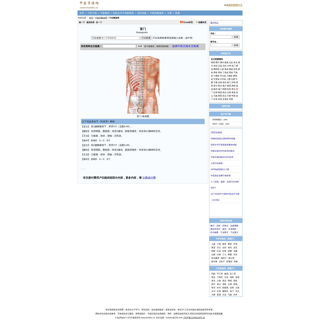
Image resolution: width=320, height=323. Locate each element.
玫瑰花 (229, 261)
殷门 (229, 82)
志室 (216, 92)
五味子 (222, 261)
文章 (169, 13)
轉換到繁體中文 (234, 5)
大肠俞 (217, 76)
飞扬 (216, 96)
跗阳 (220, 96)
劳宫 (213, 288)
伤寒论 (225, 226)
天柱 (224, 66)
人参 (213, 244)
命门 (232, 291)
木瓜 (235, 254)
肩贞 (224, 281)
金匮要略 (234, 226)
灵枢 (218, 226)
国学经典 (141, 13)
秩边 (224, 92)
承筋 (234, 92)
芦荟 (235, 244)
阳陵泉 (225, 288)
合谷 (226, 277)
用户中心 (214, 22)
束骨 (220, 99)
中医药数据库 (157, 13)
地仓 (213, 277)
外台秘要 (214, 232)
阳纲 (224, 89)
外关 (219, 288)
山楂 (213, 254)
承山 (219, 284)
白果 (219, 254)
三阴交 (220, 277)
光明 (232, 288)
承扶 (224, 82)
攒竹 (218, 62)
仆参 (229, 96)
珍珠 (224, 251)
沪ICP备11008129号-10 (194, 318)
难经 (224, 229)
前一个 (82, 22)
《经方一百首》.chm (220, 124)
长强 (219, 291)
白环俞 (223, 79)
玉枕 (220, 66)
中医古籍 (92, 13)
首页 (82, 13)
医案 (177, 13)
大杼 (229, 66)
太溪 (230, 284)
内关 (235, 295)
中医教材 (105, 13)
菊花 (213, 247)
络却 (216, 66)
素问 (212, 226)
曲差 (226, 62)
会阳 (220, 82)
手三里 (220, 274)
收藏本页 (202, 22)
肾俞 (231, 72)
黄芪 (224, 244)
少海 (219, 281)
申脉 (234, 96)
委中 (216, 86)
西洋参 (214, 261)
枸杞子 (224, 258)
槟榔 (230, 251)
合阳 (229, 92)
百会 (224, 295)
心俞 (222, 69)
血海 (237, 277)
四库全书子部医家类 (123, 13)
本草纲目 (232, 229)
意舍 (229, 89)
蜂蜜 (230, 254)
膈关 (216, 89)
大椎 (213, 295)
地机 (232, 277)
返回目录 (90, 22)
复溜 (219, 295)
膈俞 (231, 69)
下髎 (216, 82)
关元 (237, 291)
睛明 (213, 62)
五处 (231, 62)
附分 (220, 86)
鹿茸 (230, 244)
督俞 (226, 69)
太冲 (213, 291)
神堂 (234, 86)
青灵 (213, 281)
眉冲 (222, 62)
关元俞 (223, 76)
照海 (235, 284)
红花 (219, 251)
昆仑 (224, 96)
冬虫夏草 (215, 258)
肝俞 (236, 69)
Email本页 (188, 22)
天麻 (235, 251)
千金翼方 (234, 232)
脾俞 (216, 72)
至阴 (231, 99)
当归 (224, 247)
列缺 (213, 274)
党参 (236, 261)
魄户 (224, 86)
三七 (224, 254)
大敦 (237, 288)
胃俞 (220, 72)
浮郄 (234, 82)
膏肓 (229, 86)
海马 (230, 247)
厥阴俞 (217, 69)
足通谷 (225, 99)
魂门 (220, 89)
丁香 (219, 244)
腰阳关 (225, 291)
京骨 (216, 99)
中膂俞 (217, 79)
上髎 (228, 79)
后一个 (99, 22)
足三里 (233, 274)
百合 (219, 247)
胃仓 (234, 89)
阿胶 (213, 251)
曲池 (226, 274)
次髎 (233, 79)
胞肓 (220, 92)
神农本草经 (215, 229)
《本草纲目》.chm (219, 119)
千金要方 (224, 232)
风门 (234, 66)
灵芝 (235, 247)
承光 (236, 62)
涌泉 (224, 284)
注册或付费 (149, 177)
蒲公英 (231, 258)
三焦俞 (225, 72)
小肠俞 (229, 76)
